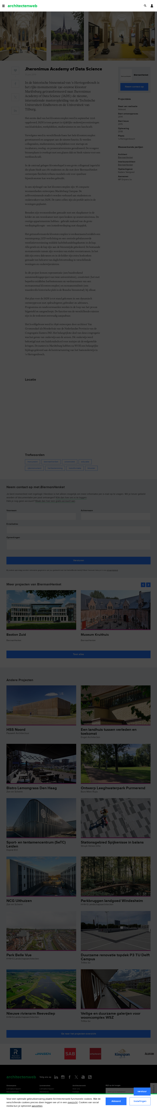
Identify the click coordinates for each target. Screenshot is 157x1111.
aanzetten (37, 1106)
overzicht (73, 1102)
